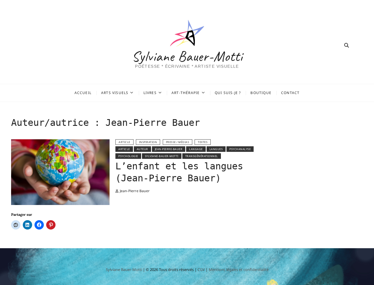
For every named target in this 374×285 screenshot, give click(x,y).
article (124, 142)
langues (216, 149)
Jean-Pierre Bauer (134, 190)
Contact (290, 92)
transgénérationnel (201, 156)
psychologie (128, 156)
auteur (142, 149)
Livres (150, 92)
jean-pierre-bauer (169, 149)
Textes (202, 142)
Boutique (260, 92)
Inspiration (148, 142)
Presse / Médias (177, 142)
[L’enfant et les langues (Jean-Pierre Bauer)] (60, 142)
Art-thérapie (186, 92)
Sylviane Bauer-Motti (187, 56)
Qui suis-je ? (228, 92)
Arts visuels (114, 92)
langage (196, 149)
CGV (201, 269)
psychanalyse (240, 149)
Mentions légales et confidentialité (239, 269)
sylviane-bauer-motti (162, 156)
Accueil (83, 92)
